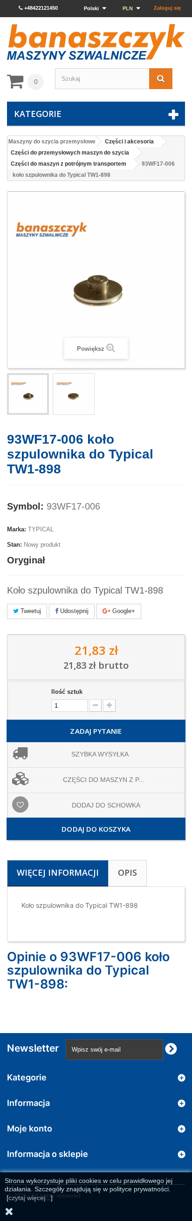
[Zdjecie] (27, 394)
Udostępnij (73, 610)
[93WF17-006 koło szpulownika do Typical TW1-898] (73, 394)
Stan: (14, 544)
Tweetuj (30, 610)
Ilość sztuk (66, 691)
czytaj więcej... (29, 1198)
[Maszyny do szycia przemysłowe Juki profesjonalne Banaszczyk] (96, 42)
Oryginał (26, 560)
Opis (127, 872)
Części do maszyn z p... (103, 779)
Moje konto (29, 1128)
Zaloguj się (167, 8)
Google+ (122, 610)
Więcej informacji (58, 872)
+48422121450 (40, 8)
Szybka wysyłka (100, 754)
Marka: (16, 529)
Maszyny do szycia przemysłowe (52, 141)
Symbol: (25, 506)
